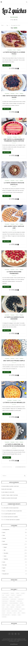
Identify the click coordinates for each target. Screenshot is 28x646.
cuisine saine (19, 601)
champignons (4, 597)
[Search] (26, 2)
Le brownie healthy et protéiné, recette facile (10, 486)
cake (3, 595)
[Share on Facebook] (12, 68)
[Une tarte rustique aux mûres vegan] (14, 82)
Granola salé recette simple (6, 489)
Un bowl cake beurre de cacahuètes (11, 516)
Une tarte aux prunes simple (14, 360)
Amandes (12, 593)
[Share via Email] (18, 68)
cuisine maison (5, 601)
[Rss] (16, 19)
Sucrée (15, 556)
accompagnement (5, 593)
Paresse (14, 570)
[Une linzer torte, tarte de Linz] (14, 213)
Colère (14, 535)
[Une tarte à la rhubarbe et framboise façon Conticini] (14, 126)
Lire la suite (6, 65)
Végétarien (15, 559)
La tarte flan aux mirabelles (14, 402)
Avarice (14, 532)
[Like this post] (10, 68)
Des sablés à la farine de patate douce (11, 507)
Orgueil (14, 567)
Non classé (14, 564)
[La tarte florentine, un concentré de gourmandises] (14, 431)
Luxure (14, 562)
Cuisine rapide (12, 601)
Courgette (17, 597)
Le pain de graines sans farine (10, 513)
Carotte (7, 595)
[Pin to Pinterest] (16, 68)
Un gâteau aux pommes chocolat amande (9, 498)
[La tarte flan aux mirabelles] (14, 389)
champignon (19, 595)
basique (15, 547)
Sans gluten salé (14, 573)
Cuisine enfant (13, 599)
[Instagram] (12, 634)
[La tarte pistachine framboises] (14, 258)
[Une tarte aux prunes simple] (14, 347)
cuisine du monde (5, 599)
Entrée (14, 541)
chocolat (11, 597)
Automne (22, 593)
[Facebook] (9, 634)
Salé (15, 550)
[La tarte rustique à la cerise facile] (14, 39)
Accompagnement (14, 529)
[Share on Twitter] (14, 68)
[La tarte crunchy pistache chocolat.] (14, 169)
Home (2, 25)
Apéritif (17, 593)
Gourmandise (14, 544)
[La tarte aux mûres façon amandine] (14, 304)
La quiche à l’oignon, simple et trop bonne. (9, 495)
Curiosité (14, 538)
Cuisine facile (20, 599)
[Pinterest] (14, 19)
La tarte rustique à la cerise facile (7, 492)
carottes (13, 595)
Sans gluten (15, 553)
